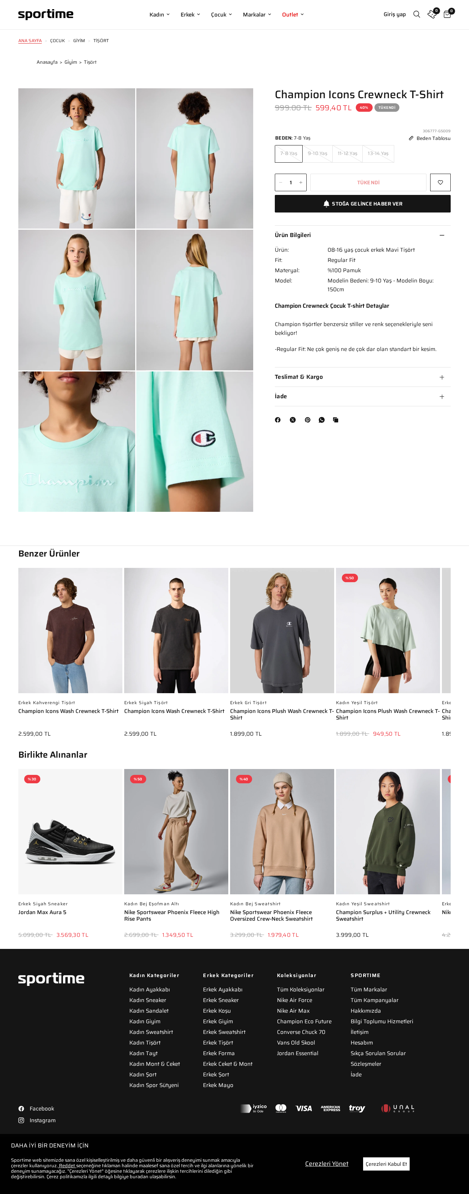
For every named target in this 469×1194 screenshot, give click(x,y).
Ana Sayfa (30, 40)
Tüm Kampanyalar (375, 1000)
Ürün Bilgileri (293, 235)
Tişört (90, 62)
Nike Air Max (293, 1010)
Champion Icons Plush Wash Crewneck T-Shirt (282, 715)
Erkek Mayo (218, 1085)
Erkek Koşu (217, 1010)
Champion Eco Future (304, 1021)
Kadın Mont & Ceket (154, 1064)
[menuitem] (159, 15)
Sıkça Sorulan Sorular (378, 1053)
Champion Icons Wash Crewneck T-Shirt (68, 712)
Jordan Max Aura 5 (42, 913)
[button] (450, 647)
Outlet (290, 14)
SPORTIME (366, 975)
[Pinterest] (309, 419)
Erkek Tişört (218, 1042)
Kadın (156, 14)
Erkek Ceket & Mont (227, 1064)
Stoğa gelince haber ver (367, 204)
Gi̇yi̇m (70, 62)
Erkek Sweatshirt (224, 1032)
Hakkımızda (366, 1010)
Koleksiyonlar (297, 975)
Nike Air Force (294, 1000)
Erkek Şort (216, 1074)
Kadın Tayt (143, 1053)
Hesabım (362, 1042)
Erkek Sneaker (221, 1000)
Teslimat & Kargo (299, 376)
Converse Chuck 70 (301, 1032)
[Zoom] (120, 104)
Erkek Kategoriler (228, 975)
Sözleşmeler (366, 1064)
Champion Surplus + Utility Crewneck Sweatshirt (383, 916)
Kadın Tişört (144, 1042)
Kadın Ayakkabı (149, 989)
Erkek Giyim (218, 1021)
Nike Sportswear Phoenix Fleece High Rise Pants (171, 916)
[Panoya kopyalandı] (337, 419)
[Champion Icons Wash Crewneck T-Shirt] (70, 634)
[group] (70, 658)
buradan (139, 1176)
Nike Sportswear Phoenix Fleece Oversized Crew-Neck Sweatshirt (271, 916)
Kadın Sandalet (149, 1010)
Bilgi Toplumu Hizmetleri (382, 1021)
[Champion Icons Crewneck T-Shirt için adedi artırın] (300, 182)
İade (281, 396)
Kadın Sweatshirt (151, 1032)
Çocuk (218, 14)
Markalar (254, 14)
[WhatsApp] (323, 419)
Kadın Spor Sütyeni (154, 1085)
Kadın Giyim (144, 1021)
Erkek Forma (219, 1053)
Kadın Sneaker (147, 1000)
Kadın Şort (142, 1074)
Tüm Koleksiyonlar (301, 989)
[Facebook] (279, 419)
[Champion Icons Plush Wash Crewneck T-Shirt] (282, 634)
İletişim (360, 1032)
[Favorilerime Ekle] (440, 182)
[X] (294, 419)
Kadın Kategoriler (154, 975)
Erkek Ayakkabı (223, 989)
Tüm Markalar (369, 989)
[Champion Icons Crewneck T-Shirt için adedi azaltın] (280, 182)
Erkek (188, 14)
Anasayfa (47, 62)
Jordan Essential (297, 1053)
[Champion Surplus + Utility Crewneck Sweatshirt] (388, 835)
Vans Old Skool (296, 1042)
